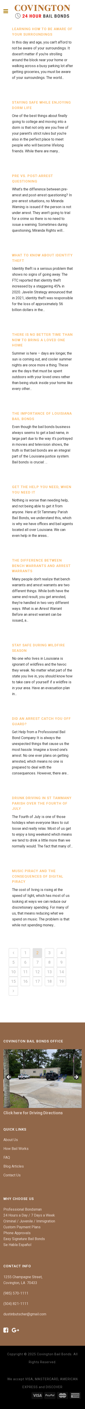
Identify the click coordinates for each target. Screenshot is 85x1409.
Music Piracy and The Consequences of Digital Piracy (37, 876)
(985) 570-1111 (15, 1293)
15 (13, 981)
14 (61, 971)
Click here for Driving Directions (33, 1112)
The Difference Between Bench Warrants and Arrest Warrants (41, 565)
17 (37, 981)
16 (25, 981)
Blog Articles (13, 1166)
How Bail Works (16, 1148)
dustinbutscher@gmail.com (24, 1314)
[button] (9, 1077)
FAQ (6, 1157)
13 (49, 971)
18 (49, 981)
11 (25, 971)
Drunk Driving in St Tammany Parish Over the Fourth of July (42, 803)
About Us (10, 1140)
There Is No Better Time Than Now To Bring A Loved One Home (42, 340)
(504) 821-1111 (15, 1304)
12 (37, 971)
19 (61, 981)
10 (13, 971)
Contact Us (12, 1175)
